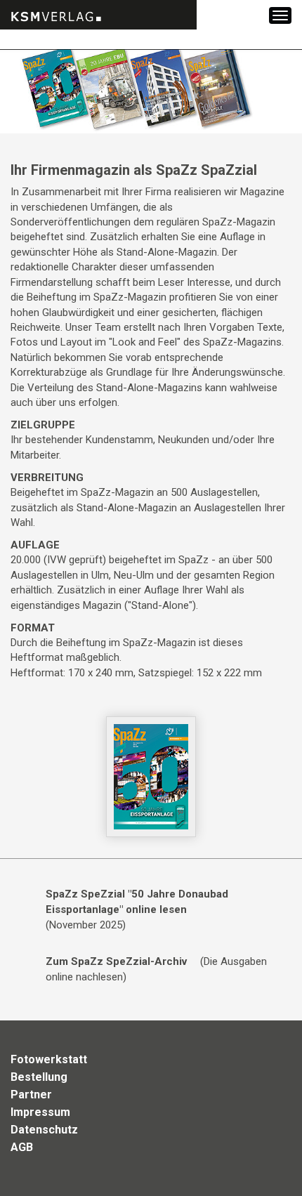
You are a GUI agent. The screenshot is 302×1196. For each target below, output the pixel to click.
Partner (31, 1094)
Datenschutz (44, 1129)
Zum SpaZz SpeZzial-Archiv (116, 961)
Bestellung (39, 1077)
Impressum (40, 1112)
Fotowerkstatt (49, 1059)
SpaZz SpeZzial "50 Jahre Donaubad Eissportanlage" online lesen (137, 901)
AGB (22, 1147)
